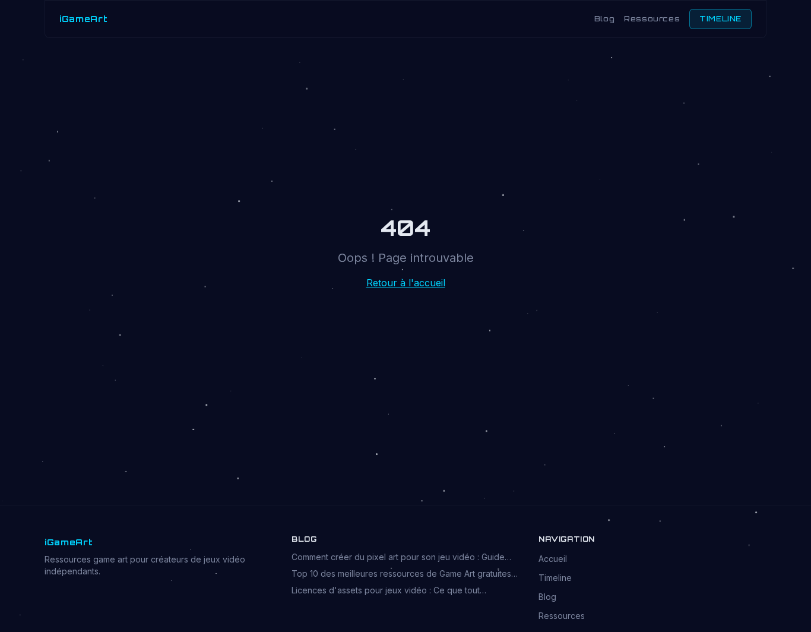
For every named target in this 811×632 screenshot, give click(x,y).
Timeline (555, 578)
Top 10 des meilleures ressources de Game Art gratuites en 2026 (401, 574)
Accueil (552, 559)
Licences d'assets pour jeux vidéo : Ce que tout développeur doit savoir (386, 590)
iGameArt (83, 19)
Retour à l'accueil (405, 283)
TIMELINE (720, 18)
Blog (604, 18)
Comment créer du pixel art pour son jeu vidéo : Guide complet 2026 (398, 557)
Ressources (652, 18)
